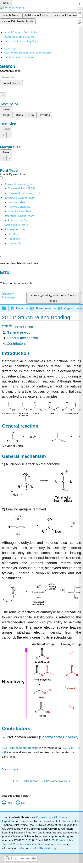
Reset (6, 109)
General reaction (19, 332)
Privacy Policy (64, 840)
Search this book (10, 70)
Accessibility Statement (41, 844)
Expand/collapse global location (79, 307)
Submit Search (11, 83)
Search (7, 858)
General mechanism (22, 338)
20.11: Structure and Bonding (20, 747)
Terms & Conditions (14, 844)
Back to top (9, 769)
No (23, 802)
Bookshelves (43, 308)
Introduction (24, 327)
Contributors (16, 343)
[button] (14, 238)
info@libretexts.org (44, 848)
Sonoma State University (59, 737)
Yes (9, 802)
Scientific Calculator (20, 211)
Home (19, 308)
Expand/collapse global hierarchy (6, 308)
